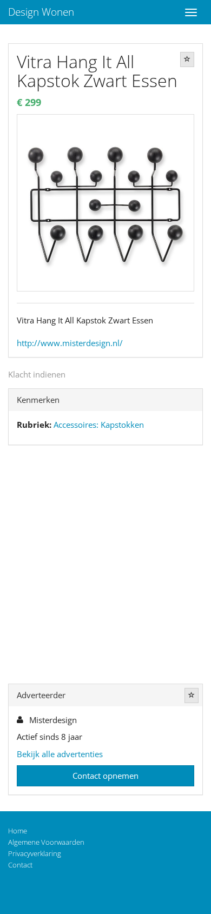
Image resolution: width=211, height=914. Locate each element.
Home (17, 831)
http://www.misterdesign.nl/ (70, 342)
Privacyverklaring (34, 853)
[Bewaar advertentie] (187, 59)
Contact (20, 865)
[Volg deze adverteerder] (191, 695)
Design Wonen (41, 12)
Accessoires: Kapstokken (99, 424)
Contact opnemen (105, 775)
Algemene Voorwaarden (46, 842)
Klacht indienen (36, 374)
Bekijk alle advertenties (60, 754)
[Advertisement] (105, 566)
